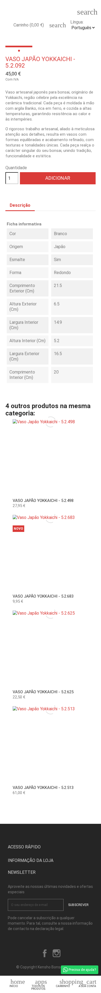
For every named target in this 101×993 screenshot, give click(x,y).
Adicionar (57, 178)
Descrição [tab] (20, 205)
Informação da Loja (30, 860)
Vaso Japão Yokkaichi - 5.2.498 (43, 500)
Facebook (44, 953)
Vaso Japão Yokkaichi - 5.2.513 (43, 787)
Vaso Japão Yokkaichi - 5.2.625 (43, 691)
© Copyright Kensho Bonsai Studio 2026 (50, 967)
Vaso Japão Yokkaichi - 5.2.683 (43, 596)
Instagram (56, 953)
